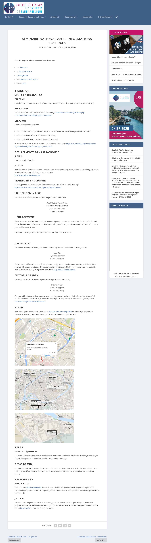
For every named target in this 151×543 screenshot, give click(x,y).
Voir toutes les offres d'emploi (126, 273)
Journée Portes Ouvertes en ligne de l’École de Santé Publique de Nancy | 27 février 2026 (125, 195)
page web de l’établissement (64, 270)
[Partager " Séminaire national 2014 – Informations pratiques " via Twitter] (60, 525)
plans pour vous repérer (29, 79)
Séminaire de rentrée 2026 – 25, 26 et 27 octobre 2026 (126, 159)
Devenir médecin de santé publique (126, 63)
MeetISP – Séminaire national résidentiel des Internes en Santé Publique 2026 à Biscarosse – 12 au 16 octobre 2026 (126, 169)
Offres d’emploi (105, 17)
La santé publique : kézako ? (123, 57)
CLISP (49, 47)
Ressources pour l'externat (123, 80)
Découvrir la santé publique (31, 17)
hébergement (23, 75)
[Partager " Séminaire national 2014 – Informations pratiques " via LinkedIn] (64, 525)
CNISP (67, 47)
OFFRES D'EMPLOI (120, 205)
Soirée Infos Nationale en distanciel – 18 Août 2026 (122, 151)
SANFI (73, 47)
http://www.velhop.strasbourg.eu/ (27, 175)
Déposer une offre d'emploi (126, 276)
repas (24, 83)
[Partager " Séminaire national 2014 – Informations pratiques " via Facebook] (55, 525)
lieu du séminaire (25, 71)
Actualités (87, 17)
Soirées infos (117, 69)
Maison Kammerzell (33, 487)
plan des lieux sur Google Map (60, 311)
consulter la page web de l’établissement (30, 301)
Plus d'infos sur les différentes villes (126, 74)
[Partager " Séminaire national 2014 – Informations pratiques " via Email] (69, 525)
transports (24, 67)
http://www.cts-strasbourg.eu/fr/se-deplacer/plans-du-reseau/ (38, 187)
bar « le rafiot (25, 508)
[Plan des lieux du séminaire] (45, 365)
